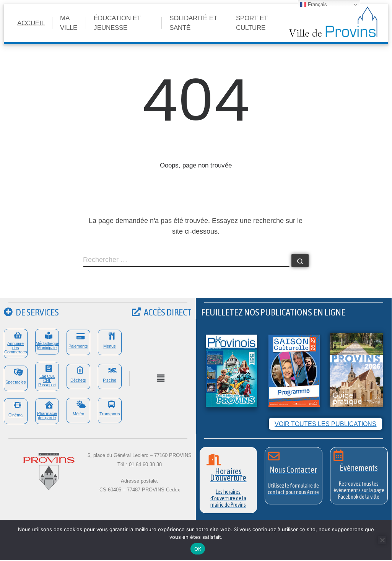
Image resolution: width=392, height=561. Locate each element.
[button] (160, 378)
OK (198, 549)
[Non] (382, 540)
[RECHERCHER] (186, 260)
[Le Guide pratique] (356, 369)
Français (316, 4)
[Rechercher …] (300, 260)
